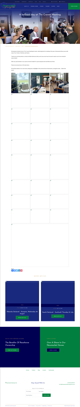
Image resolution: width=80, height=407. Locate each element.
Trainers (48, 6)
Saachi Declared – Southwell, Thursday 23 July (57, 312)
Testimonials (51, 370)
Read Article (22, 317)
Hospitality (30, 1)
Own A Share (74, 6)
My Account (55, 1)
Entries (53, 6)
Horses (41, 6)
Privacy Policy (38, 405)
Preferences (50, 405)
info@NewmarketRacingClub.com (67, 384)
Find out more (12, 350)
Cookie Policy (44, 405)
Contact (44, 1)
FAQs (40, 1)
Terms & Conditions (31, 405)
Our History (17, 1)
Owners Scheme (34, 6)
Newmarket (24, 1)
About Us (26, 6)
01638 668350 (71, 382)
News (58, 6)
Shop (36, 1)
